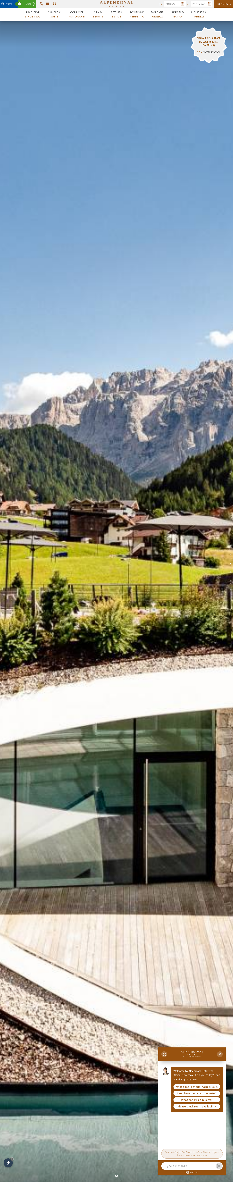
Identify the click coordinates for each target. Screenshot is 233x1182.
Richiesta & (199, 14)
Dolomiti (157, 14)
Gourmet (76, 14)
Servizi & (177, 14)
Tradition (33, 14)
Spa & (98, 14)
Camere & (54, 14)
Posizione (137, 14)
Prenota (222, 3)
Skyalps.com (211, 52)
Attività (116, 14)
